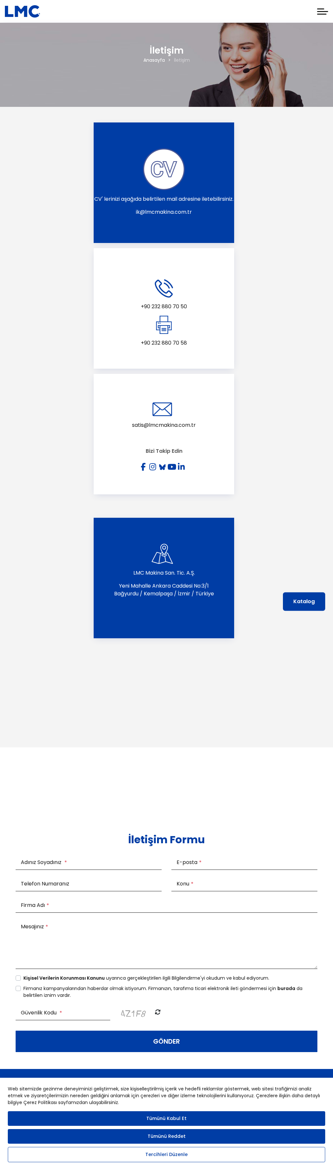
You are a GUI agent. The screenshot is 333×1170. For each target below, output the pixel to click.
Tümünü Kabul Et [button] (166, 1118)
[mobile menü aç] (322, 11)
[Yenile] (158, 1012)
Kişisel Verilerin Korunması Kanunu (64, 978)
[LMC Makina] (22, 11)
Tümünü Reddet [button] (167, 1136)
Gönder (166, 1041)
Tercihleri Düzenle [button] (166, 1154)
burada (286, 988)
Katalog (304, 601)
